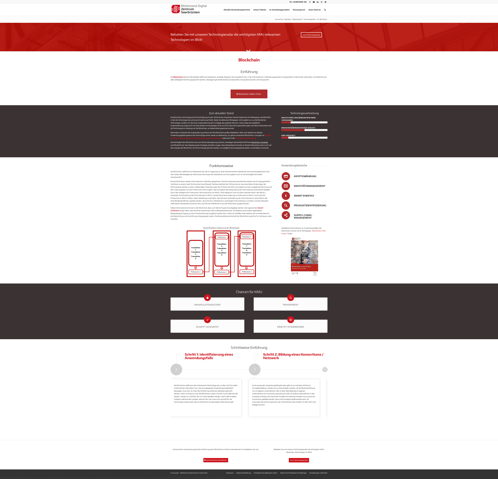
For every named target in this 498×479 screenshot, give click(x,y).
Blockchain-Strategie (260, 142)
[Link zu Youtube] (314, 2)
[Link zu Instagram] (321, 2)
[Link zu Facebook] (310, 2)
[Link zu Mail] (325, 2)
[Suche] (324, 10)
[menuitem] (237, 10)
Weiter (324, 369)
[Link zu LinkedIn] (318, 2)
